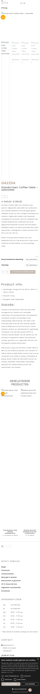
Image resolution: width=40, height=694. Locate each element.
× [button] (38, 659)
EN (24, 3)
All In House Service (9, 584)
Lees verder (10, 672)
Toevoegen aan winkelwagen (23, 272)
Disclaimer (5, 591)
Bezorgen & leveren (9, 577)
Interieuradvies (7, 574)
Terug (5, 8)
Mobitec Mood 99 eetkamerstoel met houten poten (30, 531)
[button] (34, 3)
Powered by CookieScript (20, 692)
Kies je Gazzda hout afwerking (12, 259)
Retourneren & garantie (11, 581)
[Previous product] (6, 196)
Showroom (5, 570)
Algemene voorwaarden (11, 587)
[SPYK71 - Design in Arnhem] (5, 3)
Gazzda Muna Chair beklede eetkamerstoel (10, 531)
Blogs (3, 567)
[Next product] (3, 196)
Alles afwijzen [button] (30, 684)
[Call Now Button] (30, 690)
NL (21, 3)
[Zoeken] (30, 3)
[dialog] (20, 675)
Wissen (37, 256)
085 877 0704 (8, 655)
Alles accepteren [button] (11, 684)
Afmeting (4, 265)
